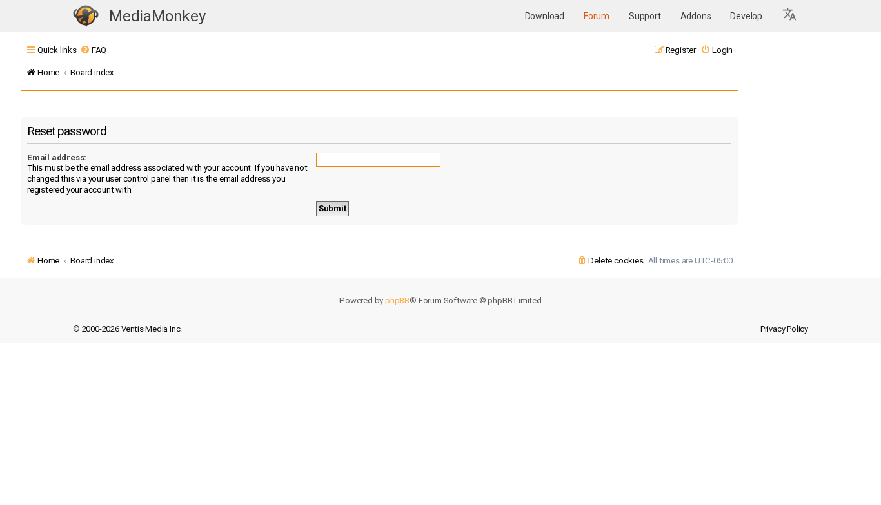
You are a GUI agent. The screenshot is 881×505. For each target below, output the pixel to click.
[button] (790, 16)
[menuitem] (93, 50)
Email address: (56, 157)
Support (645, 16)
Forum (596, 16)
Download (544, 16)
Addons (695, 16)
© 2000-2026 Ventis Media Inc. (127, 329)
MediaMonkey (157, 16)
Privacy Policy (784, 329)
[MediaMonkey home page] (86, 16)
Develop (746, 16)
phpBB (397, 300)
